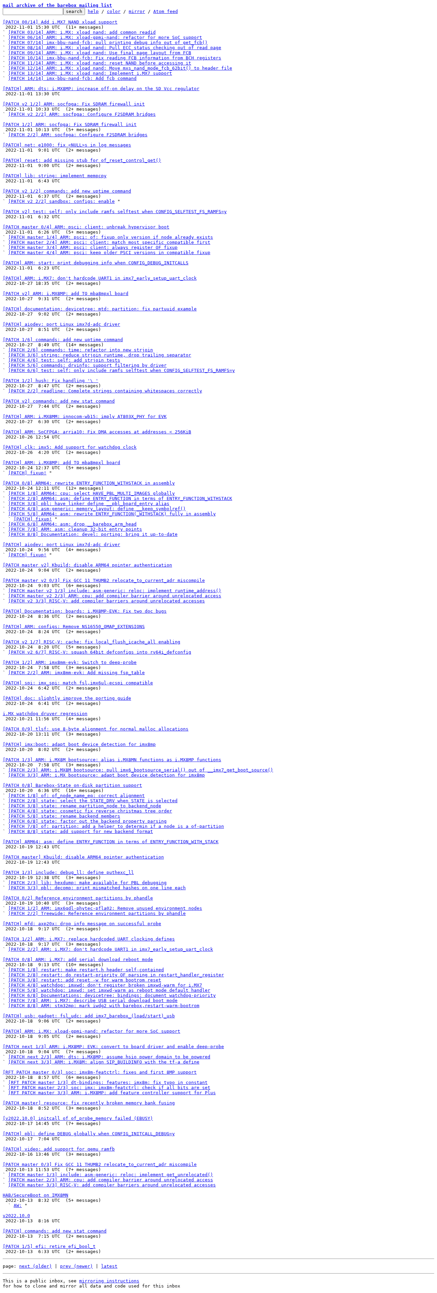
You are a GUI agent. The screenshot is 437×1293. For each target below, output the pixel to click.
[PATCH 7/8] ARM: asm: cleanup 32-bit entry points (75, 529)
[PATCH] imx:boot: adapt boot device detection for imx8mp (79, 744)
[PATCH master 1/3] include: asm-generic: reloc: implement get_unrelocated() (110, 1174)
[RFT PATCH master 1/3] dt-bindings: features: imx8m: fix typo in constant (108, 1082)
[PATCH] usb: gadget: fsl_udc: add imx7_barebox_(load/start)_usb (89, 1015)
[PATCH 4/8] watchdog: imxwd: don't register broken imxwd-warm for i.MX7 (105, 985)
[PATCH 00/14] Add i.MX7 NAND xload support (60, 22)
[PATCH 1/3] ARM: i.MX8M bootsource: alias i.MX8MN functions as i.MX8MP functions (112, 759)
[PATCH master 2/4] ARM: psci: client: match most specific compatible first (109, 242)
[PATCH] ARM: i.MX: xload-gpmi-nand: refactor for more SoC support (91, 1031)
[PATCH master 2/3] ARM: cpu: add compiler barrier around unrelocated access (110, 1179)
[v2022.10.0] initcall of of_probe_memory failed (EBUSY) (78, 1118)
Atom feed (165, 11)
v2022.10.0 (16, 1215)
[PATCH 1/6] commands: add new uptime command (63, 339)
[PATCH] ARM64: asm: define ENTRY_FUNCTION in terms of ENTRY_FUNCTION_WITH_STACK (110, 841)
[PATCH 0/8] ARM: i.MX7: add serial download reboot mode (78, 959)
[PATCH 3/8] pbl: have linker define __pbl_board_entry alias (88, 503)
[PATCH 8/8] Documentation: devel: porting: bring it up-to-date (93, 534)
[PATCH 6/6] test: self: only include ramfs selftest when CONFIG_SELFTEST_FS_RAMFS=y (121, 370)
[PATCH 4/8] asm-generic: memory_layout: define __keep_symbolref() (97, 508)
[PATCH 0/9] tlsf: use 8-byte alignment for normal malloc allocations (95, 729)
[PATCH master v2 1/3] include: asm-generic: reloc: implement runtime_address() (114, 590)
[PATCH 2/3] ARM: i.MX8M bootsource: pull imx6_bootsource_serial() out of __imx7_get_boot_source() (140, 770)
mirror (137, 11)
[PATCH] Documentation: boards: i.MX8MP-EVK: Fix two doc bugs (85, 611)
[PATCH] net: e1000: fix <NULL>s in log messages (67, 145)
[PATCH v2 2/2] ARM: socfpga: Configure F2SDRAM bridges (82, 114)
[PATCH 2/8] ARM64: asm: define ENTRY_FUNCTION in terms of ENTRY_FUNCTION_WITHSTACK (120, 498)
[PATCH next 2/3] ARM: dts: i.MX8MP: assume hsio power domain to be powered (109, 1056)
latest (109, 1266)
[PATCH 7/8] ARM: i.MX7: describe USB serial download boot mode (93, 1000)
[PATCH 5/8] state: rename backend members (64, 816)
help (93, 11)
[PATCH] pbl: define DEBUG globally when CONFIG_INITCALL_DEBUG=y (89, 1133)
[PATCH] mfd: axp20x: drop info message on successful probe (82, 923)
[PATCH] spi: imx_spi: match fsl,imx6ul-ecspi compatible (78, 682)
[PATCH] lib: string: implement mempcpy (55, 175)
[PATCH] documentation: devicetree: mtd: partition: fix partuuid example (100, 308)
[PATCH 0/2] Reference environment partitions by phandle (78, 898)
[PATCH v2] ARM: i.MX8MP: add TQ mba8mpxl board (65, 293)
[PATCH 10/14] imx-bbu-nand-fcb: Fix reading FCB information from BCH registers (114, 57)
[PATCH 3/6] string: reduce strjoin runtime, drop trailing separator (99, 355)
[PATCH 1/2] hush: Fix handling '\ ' (50, 380)
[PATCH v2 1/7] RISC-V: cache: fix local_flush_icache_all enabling (91, 641)
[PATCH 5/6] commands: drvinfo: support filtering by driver (87, 365)
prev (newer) (76, 1266)
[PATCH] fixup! (27, 472)
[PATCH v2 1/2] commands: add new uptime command (67, 191)
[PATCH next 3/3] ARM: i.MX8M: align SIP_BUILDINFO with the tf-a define (103, 1062)
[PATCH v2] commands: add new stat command (59, 401)
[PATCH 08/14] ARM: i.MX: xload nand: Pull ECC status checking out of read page (114, 47)
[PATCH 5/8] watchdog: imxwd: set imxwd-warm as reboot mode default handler (109, 990)
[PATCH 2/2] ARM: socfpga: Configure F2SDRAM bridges (77, 134)
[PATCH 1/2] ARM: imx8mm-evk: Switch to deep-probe (70, 662)
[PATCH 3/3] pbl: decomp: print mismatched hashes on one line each (97, 887)
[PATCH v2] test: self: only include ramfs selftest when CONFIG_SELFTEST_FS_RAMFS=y (115, 211)
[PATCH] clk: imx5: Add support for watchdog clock (70, 447)
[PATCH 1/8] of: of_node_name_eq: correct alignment (76, 795)
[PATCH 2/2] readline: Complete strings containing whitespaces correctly (105, 390)
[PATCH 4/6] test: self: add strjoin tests (64, 360)
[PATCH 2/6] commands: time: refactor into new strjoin (80, 349)
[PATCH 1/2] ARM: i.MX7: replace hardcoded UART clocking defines (89, 939)
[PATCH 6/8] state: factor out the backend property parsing (87, 821)
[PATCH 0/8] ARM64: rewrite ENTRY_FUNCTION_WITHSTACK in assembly (89, 483)
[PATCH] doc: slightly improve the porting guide (67, 698)
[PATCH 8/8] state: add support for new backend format (80, 831)
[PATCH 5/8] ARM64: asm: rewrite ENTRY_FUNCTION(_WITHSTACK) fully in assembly (112, 513)
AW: (18, 1205)
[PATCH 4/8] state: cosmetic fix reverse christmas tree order (90, 811)
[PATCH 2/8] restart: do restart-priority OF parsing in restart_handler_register (116, 974)
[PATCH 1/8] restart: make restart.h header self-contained (86, 969)
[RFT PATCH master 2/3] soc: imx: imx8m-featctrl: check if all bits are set (109, 1087)
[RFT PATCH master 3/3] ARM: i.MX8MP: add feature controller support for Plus (112, 1092)
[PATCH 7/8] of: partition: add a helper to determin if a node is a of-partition (116, 826)
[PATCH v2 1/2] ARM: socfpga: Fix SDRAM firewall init (74, 104)
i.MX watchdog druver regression (45, 713)
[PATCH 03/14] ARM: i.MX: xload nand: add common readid (82, 32)
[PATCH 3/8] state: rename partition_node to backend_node (84, 805)
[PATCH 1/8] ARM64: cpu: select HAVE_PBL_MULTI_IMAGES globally (91, 493)
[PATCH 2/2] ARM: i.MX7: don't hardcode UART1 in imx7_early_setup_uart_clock (110, 949)
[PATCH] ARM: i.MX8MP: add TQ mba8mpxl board (61, 462)
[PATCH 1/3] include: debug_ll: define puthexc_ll (68, 872)
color (114, 11)
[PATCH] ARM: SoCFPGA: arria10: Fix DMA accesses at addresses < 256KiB (97, 431)
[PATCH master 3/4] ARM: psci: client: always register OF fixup (93, 247)
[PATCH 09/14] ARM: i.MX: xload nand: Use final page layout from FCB (99, 52)
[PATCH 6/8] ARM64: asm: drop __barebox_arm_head (72, 524)
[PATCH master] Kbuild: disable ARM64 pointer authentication (83, 857)
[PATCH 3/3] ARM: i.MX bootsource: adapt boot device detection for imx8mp (106, 775)
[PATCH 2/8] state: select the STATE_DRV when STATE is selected (93, 800)
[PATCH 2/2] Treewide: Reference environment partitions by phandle (97, 913)
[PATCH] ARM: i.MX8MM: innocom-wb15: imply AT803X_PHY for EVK (85, 416)
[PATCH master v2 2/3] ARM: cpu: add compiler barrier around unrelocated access (114, 595)
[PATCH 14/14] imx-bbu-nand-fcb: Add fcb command (72, 78)
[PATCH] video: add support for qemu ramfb (59, 1149)
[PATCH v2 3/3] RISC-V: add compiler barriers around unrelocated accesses (106, 600)
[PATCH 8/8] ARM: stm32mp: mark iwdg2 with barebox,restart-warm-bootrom (103, 1005)
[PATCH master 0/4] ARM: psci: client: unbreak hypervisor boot (86, 227)
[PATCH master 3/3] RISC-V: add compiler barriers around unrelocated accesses (112, 1184)
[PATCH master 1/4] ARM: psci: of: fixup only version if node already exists (110, 237)
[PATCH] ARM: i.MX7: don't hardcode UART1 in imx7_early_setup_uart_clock (100, 278)
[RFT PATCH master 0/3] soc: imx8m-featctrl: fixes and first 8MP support (100, 1072)
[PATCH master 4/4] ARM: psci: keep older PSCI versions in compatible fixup (109, 252)
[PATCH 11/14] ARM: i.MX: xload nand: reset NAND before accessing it (99, 63)
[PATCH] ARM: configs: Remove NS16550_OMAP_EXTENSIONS (74, 626)
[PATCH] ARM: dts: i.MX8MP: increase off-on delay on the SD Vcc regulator (101, 88)
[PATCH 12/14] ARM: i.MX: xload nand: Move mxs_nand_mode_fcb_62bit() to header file (120, 68)
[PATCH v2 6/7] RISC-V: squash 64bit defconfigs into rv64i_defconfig (99, 652)
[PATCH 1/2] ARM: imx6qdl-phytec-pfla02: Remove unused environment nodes (105, 908)
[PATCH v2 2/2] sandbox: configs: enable (61, 201)
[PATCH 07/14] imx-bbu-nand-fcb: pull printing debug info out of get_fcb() (108, 42)
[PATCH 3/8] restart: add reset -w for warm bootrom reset (84, 980)
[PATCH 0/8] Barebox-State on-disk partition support (72, 785)
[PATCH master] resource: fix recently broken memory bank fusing (89, 1103)
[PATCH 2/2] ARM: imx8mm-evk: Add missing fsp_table (76, 672)
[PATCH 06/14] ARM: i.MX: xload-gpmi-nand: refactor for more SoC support (105, 37)
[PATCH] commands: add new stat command (55, 1231)
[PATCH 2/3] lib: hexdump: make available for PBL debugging (87, 882)
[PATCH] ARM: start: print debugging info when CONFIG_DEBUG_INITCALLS (95, 262)
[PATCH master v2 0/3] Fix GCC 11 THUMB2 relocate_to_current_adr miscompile (104, 580)
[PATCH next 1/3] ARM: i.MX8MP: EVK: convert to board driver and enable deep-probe (113, 1046)
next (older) (35, 1266)
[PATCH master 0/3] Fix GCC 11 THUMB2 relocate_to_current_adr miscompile (100, 1164)
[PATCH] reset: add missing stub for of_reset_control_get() (82, 160)
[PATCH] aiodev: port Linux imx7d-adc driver (61, 324)
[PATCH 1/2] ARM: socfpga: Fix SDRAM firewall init (70, 124)
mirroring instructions (109, 1280)
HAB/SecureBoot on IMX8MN (35, 1195)
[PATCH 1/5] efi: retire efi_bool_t (49, 1246)
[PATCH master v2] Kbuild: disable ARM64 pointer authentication (87, 565)
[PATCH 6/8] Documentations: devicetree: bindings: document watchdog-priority (112, 995)
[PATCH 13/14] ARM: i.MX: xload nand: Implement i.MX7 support (90, 73)
